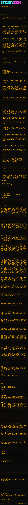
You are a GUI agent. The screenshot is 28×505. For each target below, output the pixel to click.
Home (2, 6)
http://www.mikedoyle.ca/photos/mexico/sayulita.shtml (10, 16)
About (6, 6)
